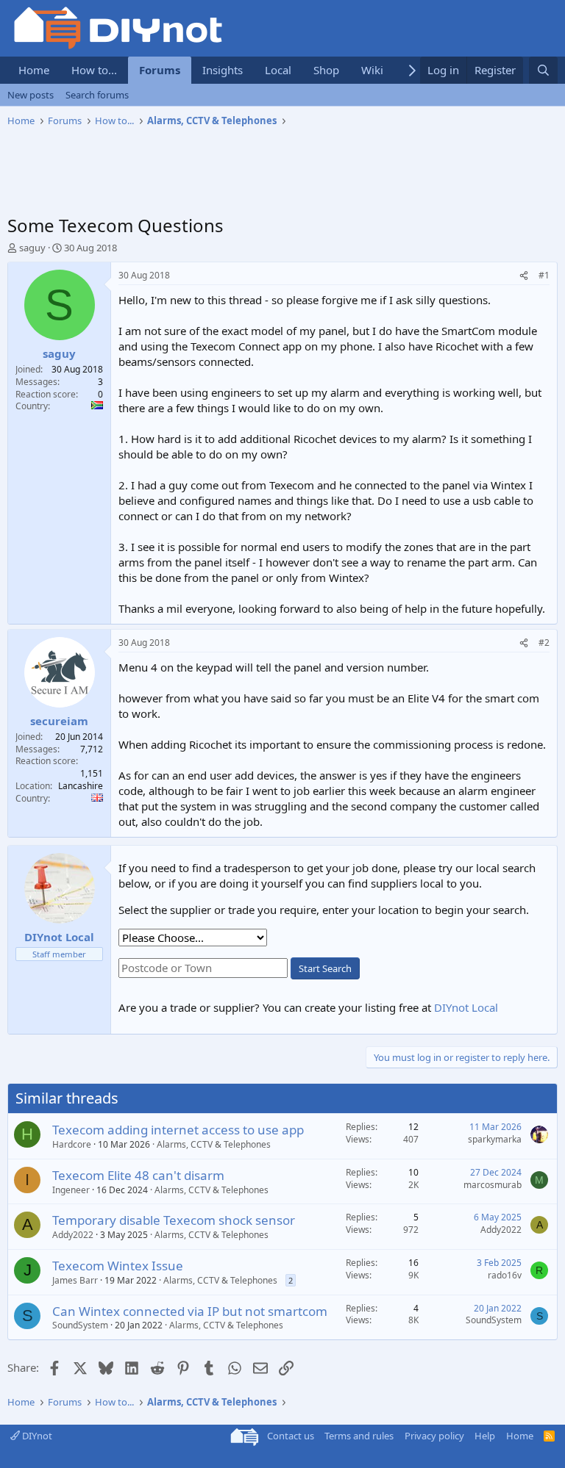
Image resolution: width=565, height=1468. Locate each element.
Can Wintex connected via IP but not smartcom (189, 1311)
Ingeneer (71, 1190)
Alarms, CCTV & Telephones (214, 1144)
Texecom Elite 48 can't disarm (138, 1175)
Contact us (290, 1435)
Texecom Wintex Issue (117, 1265)
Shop (326, 69)
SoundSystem (80, 1325)
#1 (544, 275)
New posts (30, 94)
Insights (222, 69)
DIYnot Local (466, 1007)
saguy (32, 247)
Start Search (325, 968)
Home (33, 69)
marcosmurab (492, 1185)
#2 (544, 642)
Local (278, 69)
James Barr (75, 1280)
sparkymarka (495, 1139)
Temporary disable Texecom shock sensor (173, 1220)
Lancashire (80, 786)
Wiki (372, 69)
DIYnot (36, 1435)
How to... (94, 69)
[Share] (523, 275)
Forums (159, 69)
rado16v (505, 1275)
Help (485, 1435)
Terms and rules (359, 1435)
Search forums (97, 94)
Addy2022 (72, 1234)
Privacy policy (434, 1435)
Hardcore (71, 1144)
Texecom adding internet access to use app (178, 1129)
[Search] (543, 70)
